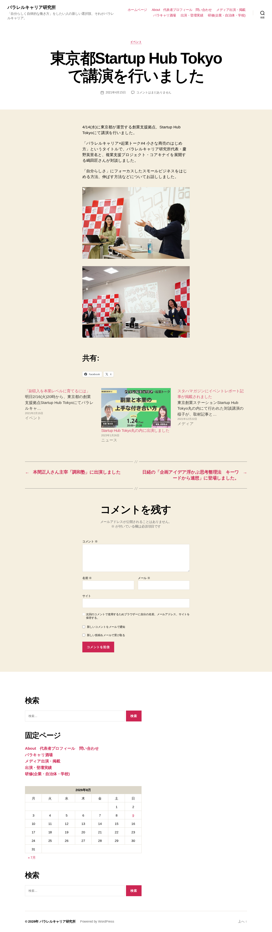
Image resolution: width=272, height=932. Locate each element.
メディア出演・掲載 (231, 10)
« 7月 (32, 857)
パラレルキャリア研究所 (31, 7)
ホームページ (137, 10)
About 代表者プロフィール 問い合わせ (182, 10)
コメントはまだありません (153, 92)
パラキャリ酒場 (164, 15)
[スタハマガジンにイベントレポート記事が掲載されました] (212, 415)
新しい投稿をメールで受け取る (106, 635)
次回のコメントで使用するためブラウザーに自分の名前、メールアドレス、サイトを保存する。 (138, 616)
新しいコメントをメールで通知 (106, 626)
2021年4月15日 (116, 92)
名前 (87, 578)
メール (144, 578)
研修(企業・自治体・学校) (227, 15)
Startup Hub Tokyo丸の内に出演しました (135, 430)
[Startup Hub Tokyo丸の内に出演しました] (136, 408)
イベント (136, 41)
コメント (90, 541)
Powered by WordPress (97, 921)
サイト (86, 596)
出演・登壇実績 (192, 15)
